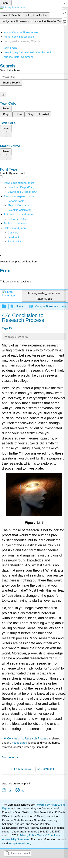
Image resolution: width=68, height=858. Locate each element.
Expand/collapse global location (64, 305)
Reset (5, 108)
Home (19, 306)
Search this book (10, 70)
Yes (9, 790)
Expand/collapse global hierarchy (6, 306)
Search (7, 853)
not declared (20, 742)
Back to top (8, 757)
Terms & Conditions (48, 835)
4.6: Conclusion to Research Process (25, 738)
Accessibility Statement (15, 839)
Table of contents (18, 336)
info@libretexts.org (19, 843)
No (22, 790)
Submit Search (11, 82)
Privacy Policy (27, 835)
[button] (13, 237)
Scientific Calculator (19, 209)
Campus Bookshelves (48, 306)
